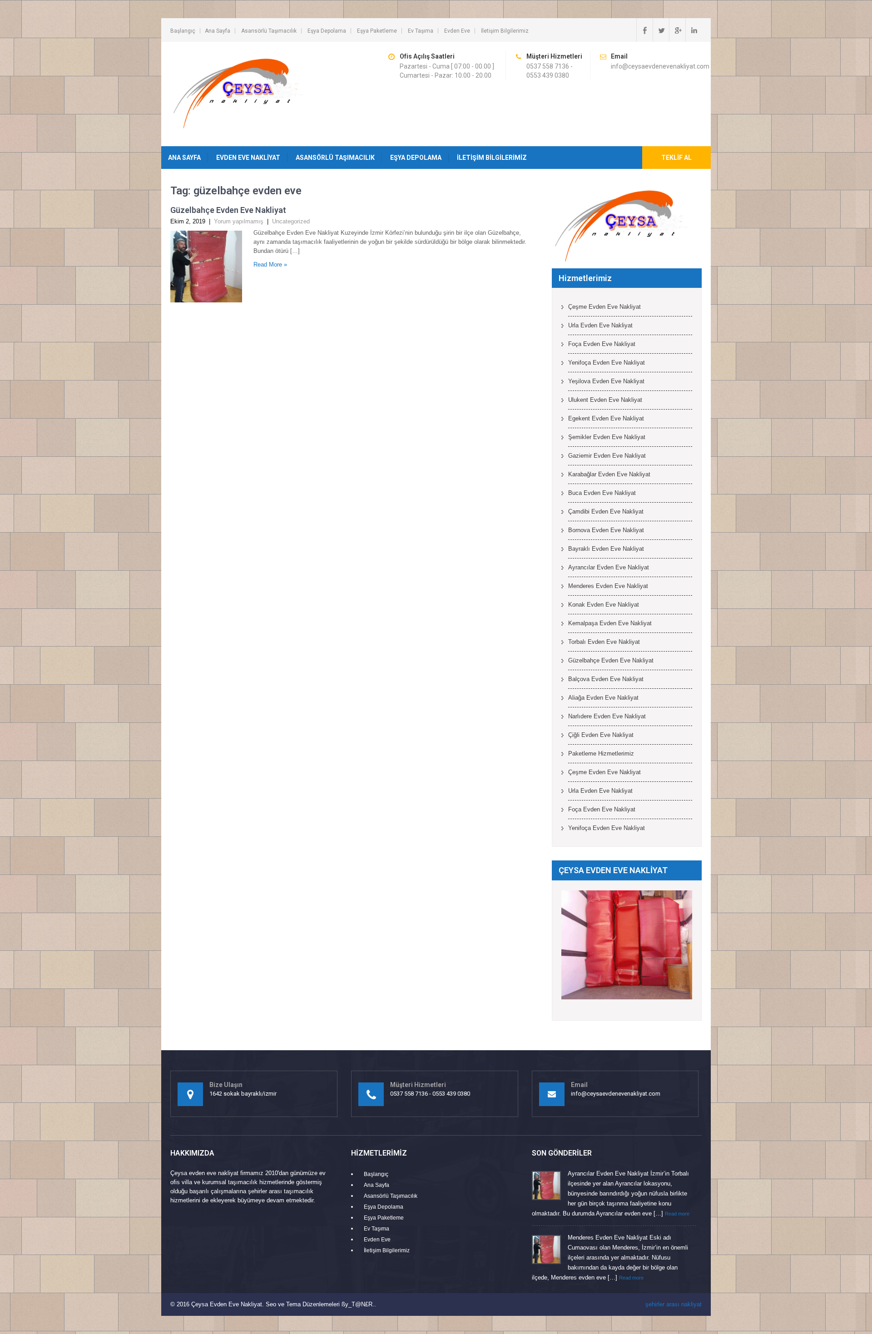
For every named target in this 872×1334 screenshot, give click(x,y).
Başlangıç (182, 31)
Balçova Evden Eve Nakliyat (606, 679)
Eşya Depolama (326, 31)
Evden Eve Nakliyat (248, 157)
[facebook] (644, 30)
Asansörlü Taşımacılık (269, 31)
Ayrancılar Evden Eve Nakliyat (608, 567)
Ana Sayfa (217, 31)
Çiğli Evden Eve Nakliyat (601, 734)
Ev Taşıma (420, 31)
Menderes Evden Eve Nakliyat (608, 586)
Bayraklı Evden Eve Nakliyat (606, 548)
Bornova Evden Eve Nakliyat (606, 530)
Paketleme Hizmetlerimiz (601, 753)
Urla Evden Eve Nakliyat (600, 325)
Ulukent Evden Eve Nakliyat (605, 399)
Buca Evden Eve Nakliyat (602, 492)
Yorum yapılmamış (238, 221)
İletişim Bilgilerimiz (505, 31)
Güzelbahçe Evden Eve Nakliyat (228, 210)
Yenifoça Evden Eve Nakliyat (606, 362)
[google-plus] (677, 30)
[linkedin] (693, 30)
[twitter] (661, 30)
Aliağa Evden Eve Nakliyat (603, 697)
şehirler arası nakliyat (673, 1304)
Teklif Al (676, 157)
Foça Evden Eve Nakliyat (601, 344)
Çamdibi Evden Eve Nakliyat (606, 511)
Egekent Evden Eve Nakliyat (606, 418)
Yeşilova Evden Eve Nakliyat (606, 381)
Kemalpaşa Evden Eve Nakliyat (610, 623)
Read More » (270, 264)
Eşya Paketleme (377, 31)
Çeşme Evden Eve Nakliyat (604, 306)
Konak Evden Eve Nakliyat (603, 604)
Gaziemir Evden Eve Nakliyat (607, 455)
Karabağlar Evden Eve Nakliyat (609, 474)
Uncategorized (291, 221)
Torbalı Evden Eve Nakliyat (604, 641)
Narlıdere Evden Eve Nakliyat (607, 716)
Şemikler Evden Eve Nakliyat (606, 437)
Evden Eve (457, 31)
